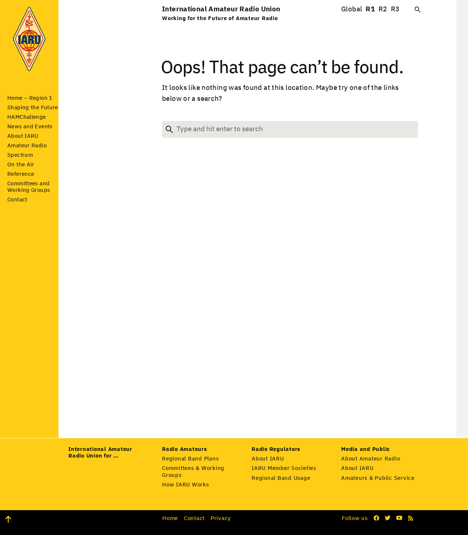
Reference (20, 174)
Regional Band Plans (190, 459)
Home (170, 518)
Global (351, 9)
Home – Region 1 (30, 98)
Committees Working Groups (193, 472)
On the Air (20, 164)
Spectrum (20, 155)
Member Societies (284, 468)
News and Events (30, 126)
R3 (395, 9)
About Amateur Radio (370, 459)
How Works (185, 484)
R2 (382, 9)
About (22, 136)
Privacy (221, 518)
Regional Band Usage (281, 478)
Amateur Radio (26, 145)
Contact (17, 199)
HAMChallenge (26, 117)
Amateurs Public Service (378, 478)
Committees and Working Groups (28, 187)
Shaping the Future (32, 107)
